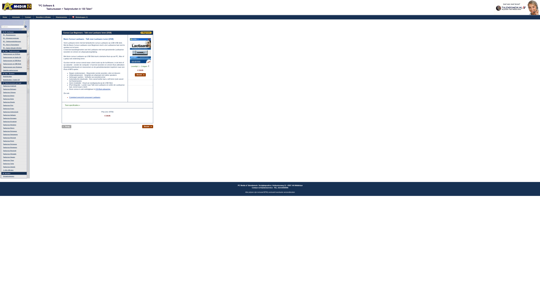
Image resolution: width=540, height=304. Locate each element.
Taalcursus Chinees (9, 92)
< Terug (66, 127)
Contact (28, 17)
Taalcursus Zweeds (9, 167)
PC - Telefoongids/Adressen (12, 41)
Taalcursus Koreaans (9, 118)
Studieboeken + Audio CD (11, 80)
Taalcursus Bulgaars (9, 89)
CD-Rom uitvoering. (103, 89)
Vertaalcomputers (8, 176)
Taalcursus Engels (9, 102)
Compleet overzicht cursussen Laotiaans (84, 97)
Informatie (16, 17)
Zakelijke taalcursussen (10, 70)
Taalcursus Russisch (9, 150)
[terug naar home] (17, 10)
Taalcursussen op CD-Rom (11, 54)
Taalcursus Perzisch (9, 137)
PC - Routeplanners (9, 35)
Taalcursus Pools (8, 141)
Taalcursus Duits (8, 99)
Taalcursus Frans (8, 108)
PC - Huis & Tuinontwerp (11, 44)
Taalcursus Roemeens (10, 147)
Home (5, 17)
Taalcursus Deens (8, 95)
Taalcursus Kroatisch (10, 121)
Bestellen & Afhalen (43, 17)
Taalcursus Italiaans (9, 115)
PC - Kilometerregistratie (11, 38)
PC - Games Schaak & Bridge (12, 48)
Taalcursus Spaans (9, 157)
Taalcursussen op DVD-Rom (12, 60)
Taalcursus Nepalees (9, 125)
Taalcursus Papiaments (10, 134)
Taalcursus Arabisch (9, 86)
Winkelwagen (81, 17)
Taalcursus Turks (8, 163)
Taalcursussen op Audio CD (12, 57)
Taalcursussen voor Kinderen (12, 67)
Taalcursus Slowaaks (9, 154)
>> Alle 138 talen (8, 170)
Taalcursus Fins (8, 105)
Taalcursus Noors (8, 128)
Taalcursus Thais (8, 160)
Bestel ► (141, 75)
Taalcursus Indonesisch (10, 112)
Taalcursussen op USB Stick (12, 64)
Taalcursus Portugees (10, 131)
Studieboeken (7, 76)
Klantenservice (61, 17)
